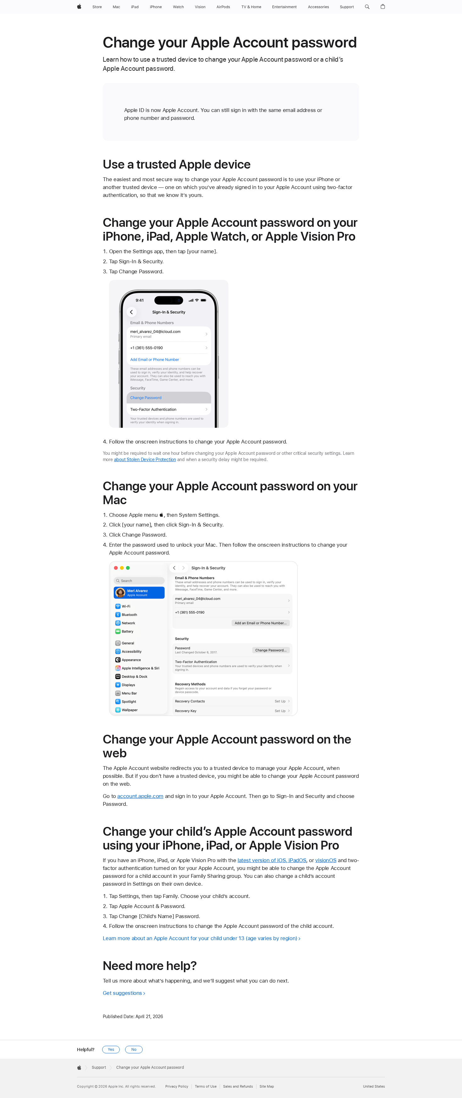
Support (99, 1067)
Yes (111, 1049)
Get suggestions (122, 993)
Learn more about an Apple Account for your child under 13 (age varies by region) (200, 938)
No (133, 1049)
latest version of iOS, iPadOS (272, 860)
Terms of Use (206, 1086)
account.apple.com (140, 796)
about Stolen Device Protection (145, 459)
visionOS (325, 860)
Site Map (267, 1086)
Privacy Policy (176, 1086)
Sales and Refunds (238, 1086)
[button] (367, 7)
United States (374, 1086)
